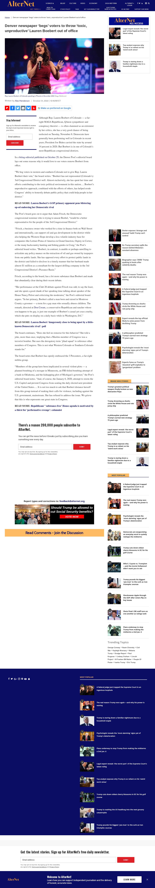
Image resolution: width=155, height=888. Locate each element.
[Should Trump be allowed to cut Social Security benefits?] (32, 514)
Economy (93, 3)
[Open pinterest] (22, 679)
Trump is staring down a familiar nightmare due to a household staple (134, 64)
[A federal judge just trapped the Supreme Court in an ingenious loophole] (114, 488)
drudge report (120, 653)
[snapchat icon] (29, 679)
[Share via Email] (23, 108)
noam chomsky (128, 647)
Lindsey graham (123, 656)
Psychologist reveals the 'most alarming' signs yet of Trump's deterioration (135, 518)
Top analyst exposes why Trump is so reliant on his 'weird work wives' (133, 47)
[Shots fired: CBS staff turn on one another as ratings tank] (114, 615)
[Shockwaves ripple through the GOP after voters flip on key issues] (114, 599)
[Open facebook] (137, 3)
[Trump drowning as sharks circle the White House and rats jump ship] (142, 404)
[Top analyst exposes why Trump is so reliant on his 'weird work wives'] (114, 50)
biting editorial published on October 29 (39, 157)
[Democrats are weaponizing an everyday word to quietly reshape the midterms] (114, 536)
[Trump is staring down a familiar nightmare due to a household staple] (114, 66)
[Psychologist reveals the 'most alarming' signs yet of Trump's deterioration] (114, 520)
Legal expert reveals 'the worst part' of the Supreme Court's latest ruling (135, 31)
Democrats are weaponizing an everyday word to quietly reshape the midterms (135, 534)
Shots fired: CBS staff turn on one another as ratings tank (135, 612)
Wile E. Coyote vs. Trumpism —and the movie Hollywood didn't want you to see (135, 566)
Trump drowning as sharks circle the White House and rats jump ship (121, 403)
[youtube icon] (25, 679)
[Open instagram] (19, 679)
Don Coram (39, 307)
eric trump (131, 662)
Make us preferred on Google (56, 108)
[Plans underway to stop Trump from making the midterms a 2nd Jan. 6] (114, 631)
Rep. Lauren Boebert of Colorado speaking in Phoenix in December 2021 (29, 96)
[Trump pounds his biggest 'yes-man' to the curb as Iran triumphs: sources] (114, 583)
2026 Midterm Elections (111, 5)
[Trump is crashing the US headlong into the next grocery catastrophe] (87, 812)
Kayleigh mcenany (120, 650)
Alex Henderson (22, 101)
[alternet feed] (141, 6)
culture (72, 3)
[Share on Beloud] (33, 108)
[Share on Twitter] (18, 108)
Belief (62, 3)
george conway (114, 647)
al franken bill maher (123, 659)
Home (7, 17)
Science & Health (50, 5)
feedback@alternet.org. (72, 501)
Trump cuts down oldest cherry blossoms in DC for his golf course (135, 550)
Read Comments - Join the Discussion (54, 533)
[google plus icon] (15, 679)
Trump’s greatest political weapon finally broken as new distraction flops (120, 389)
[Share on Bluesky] (28, 108)
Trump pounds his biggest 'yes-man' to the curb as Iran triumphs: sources (135, 581)
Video (82, 3)
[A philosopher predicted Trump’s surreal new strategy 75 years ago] (142, 418)
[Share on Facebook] (12, 108)
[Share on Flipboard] (7, 108)
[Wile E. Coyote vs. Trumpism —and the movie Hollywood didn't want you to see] (114, 567)
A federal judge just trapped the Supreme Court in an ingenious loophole (135, 486)
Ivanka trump (120, 662)
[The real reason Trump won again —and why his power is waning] (114, 504)
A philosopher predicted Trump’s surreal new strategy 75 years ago (120, 417)
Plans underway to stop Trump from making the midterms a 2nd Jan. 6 (133, 629)
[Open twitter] (139, 3)
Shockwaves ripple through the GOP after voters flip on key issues (134, 597)
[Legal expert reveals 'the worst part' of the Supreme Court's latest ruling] (114, 33)
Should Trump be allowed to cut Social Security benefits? (72, 509)
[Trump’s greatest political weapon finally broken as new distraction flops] (142, 390)
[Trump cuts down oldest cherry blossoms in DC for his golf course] (114, 552)
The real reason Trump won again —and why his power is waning (135, 502)
